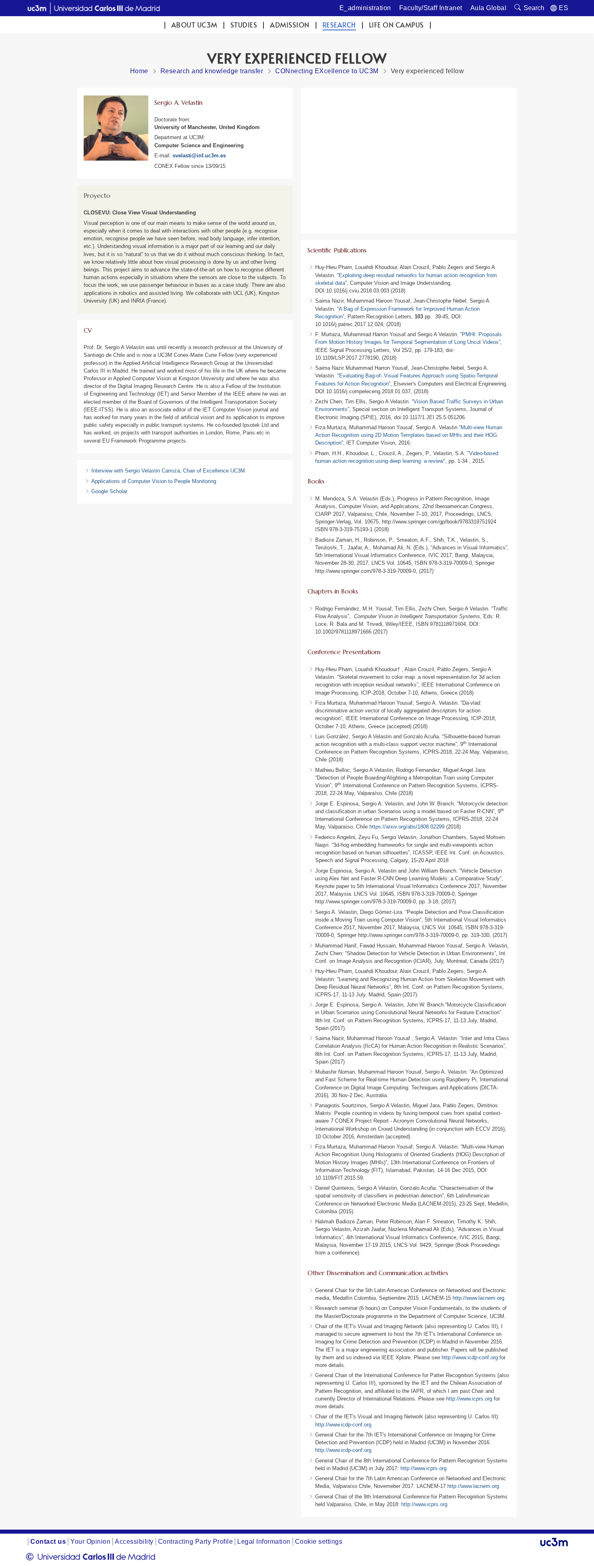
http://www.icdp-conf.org (470, 1357)
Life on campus (396, 25)
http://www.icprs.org (470, 1399)
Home (139, 71)
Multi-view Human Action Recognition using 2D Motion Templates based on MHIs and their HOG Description (408, 435)
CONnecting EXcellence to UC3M (327, 71)
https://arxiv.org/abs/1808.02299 (406, 827)
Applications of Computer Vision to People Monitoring (153, 481)
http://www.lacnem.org (478, 1298)
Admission (290, 25)
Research (339, 25)
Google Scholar (109, 491)
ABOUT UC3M (194, 25)
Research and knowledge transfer (211, 71)
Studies (243, 25)
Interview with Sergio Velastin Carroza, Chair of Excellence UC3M (168, 471)
